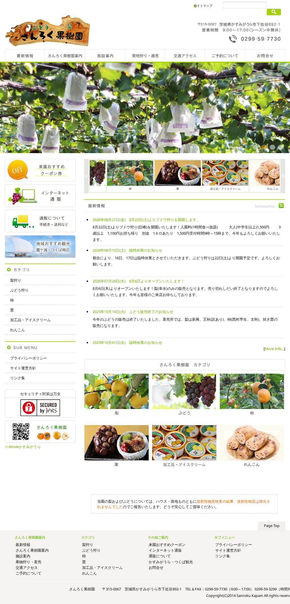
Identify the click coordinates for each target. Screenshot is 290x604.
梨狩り (15, 280)
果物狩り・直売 (28, 561)
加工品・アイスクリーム (30, 319)
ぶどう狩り (19, 290)
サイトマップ (203, 5)
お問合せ (156, 567)
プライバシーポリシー (28, 358)
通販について (160, 555)
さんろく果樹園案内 (32, 550)
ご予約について (28, 573)
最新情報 (23, 544)
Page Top (272, 525)
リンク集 (17, 377)
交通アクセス (27, 567)
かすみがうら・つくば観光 (171, 561)
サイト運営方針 (23, 367)
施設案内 (23, 555)
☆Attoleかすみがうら (23, 446)
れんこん (17, 329)
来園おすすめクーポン (167, 544)
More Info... (274, 348)
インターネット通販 (165, 550)
